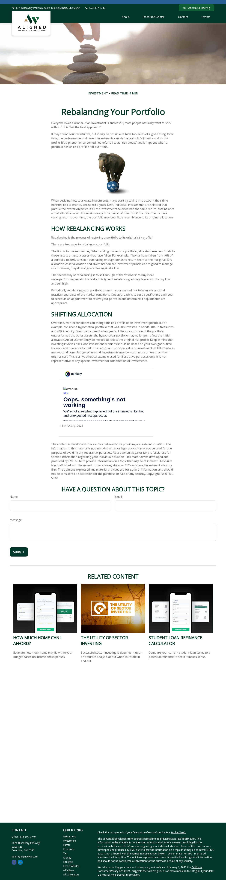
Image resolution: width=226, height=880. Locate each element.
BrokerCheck (178, 832)
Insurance (68, 849)
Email (118, 497)
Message (16, 520)
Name (14, 497)
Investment (69, 840)
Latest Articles (71, 866)
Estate (66, 845)
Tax (65, 853)
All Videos (68, 870)
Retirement (69, 836)
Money (67, 857)
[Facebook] (14, 862)
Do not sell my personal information (118, 874)
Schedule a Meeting (199, 8)
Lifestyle (68, 861)
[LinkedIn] (20, 862)
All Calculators (71, 874)
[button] (125, 17)
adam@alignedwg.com (25, 856)
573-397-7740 (97, 8)
